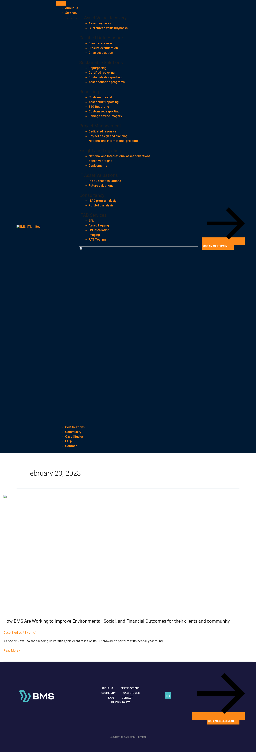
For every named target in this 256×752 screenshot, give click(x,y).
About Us (71, 8)
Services (71, 12)
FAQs (68, 441)
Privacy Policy (120, 702)
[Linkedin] (168, 695)
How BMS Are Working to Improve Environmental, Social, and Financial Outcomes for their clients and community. (117, 621)
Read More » (11, 650)
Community (73, 432)
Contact (71, 446)
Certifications (75, 427)
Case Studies (74, 436)
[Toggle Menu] (61, 3)
